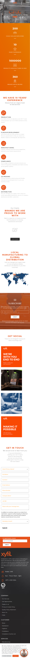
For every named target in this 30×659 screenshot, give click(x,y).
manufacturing (7, 148)
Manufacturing (6, 642)
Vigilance (4, 628)
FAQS (3, 615)
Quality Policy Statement (9, 609)
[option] (15, 230)
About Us (4, 612)
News (3, 623)
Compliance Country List (9, 634)
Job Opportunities (7, 601)
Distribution (6, 192)
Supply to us (5, 604)
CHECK (7, 544)
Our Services (5, 598)
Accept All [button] (15, 655)
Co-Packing (5, 176)
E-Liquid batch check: (9, 538)
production (6, 117)
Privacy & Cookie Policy (8, 607)
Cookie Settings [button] (7, 655)
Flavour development (10, 132)
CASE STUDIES (15, 239)
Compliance (6, 161)
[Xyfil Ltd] (15, 3)
